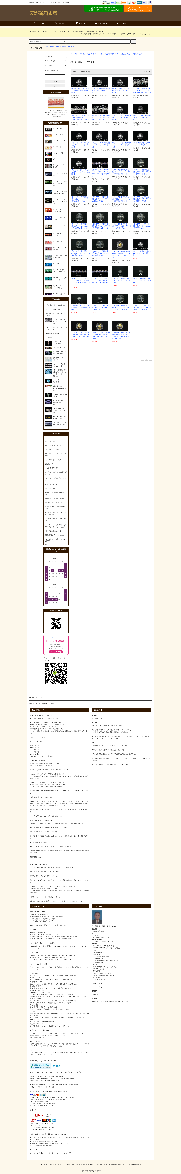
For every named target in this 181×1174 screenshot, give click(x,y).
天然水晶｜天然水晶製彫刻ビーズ (108, 54)
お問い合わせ (102, 23)
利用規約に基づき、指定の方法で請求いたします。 (73, 1052)
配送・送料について (59, 1164)
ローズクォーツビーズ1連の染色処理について (56, 473)
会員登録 (61, 23)
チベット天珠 (50, 46)
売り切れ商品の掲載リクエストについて (55, 520)
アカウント (40, 23)
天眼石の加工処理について (53, 531)
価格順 (83, 72)
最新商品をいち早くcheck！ (96, 31)
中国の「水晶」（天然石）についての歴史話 (55, 455)
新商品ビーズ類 (65, 31)
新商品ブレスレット (49, 31)
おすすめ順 (75, 72)
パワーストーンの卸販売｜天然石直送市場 (83, 54)
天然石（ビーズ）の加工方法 (53, 445)
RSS (134, 1164)
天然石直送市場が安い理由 (53, 460)
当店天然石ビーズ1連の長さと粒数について (56, 479)
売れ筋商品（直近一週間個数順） (55, 498)
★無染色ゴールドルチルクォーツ (66, 46)
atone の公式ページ (40, 1087)
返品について (71, 1164)
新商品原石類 (78, 31)
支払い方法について (46, 1164)
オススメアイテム (50, 488)
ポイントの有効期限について (53, 502)
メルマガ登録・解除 (84, 34)
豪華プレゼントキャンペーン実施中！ (105, 34)
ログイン (82, 23)
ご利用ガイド (49, 464)
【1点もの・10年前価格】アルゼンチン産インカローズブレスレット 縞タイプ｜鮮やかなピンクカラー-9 (56, 112)
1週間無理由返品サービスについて (55, 535)
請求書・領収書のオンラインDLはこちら (134, 34)
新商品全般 (35, 31)
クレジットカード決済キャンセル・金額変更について (55, 540)
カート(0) (123, 23)
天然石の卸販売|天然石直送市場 (90, 1171)
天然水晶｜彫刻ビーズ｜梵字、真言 (131, 54)
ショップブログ (127, 1164)
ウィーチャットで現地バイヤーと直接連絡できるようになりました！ (55, 526)
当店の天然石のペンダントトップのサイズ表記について (55, 513)
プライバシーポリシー (101, 1164)
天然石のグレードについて (53, 449)
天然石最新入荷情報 (51, 484)
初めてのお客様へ (50, 441)
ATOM (139, 1164)
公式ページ (40, 1054)
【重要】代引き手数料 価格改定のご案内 (56, 493)
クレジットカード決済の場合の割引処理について (55, 507)
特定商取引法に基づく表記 (84, 1164)
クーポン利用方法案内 (51, 468)
